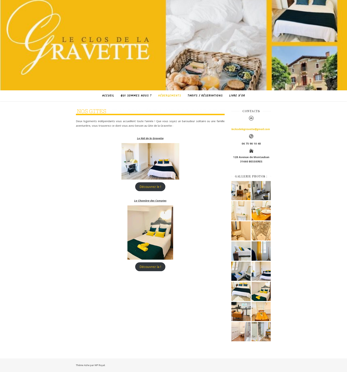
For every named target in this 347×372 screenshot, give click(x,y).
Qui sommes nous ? (136, 96)
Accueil (108, 96)
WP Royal (100, 365)
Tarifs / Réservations (205, 96)
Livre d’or (237, 96)
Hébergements (169, 96)
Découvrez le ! (150, 186)
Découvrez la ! (150, 267)
